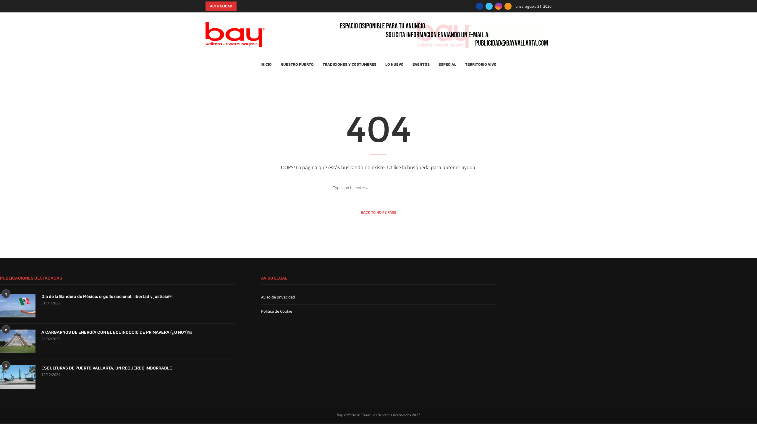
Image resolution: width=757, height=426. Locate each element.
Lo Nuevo (394, 64)
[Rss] (508, 6)
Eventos (421, 64)
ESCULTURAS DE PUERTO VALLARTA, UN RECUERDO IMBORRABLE (106, 368)
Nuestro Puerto (297, 64)
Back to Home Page (378, 212)
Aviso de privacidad (278, 297)
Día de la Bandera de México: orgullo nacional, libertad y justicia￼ (106, 296)
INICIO (266, 64)
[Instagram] (498, 6)
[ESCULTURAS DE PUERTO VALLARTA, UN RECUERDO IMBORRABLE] (17, 377)
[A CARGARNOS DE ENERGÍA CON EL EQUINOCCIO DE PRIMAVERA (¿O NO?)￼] (17, 341)
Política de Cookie (276, 311)
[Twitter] (489, 6)
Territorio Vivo (480, 64)
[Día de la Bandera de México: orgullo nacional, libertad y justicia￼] (17, 305)
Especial (447, 64)
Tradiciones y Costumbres (349, 64)
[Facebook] (479, 6)
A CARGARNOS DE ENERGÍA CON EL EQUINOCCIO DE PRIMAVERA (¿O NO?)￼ (116, 332)
